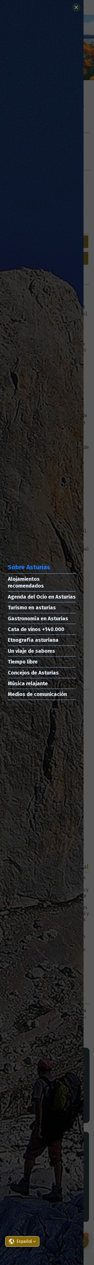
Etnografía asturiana (33, 640)
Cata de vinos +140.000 (36, 629)
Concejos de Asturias (33, 673)
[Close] (76, 7)
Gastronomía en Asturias (38, 618)
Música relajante (28, 683)
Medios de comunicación (37, 694)
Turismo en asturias (32, 607)
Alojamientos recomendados (26, 582)
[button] (22, 1241)
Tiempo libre (23, 662)
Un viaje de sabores (31, 651)
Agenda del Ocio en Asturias (42, 597)
